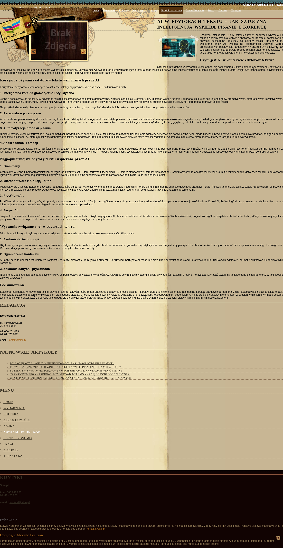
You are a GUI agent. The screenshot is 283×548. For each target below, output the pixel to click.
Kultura (123, 10)
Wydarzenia (109, 10)
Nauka (154, 10)
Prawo (211, 10)
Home (96, 10)
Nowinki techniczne (171, 10)
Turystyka (236, 10)
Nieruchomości (138, 10)
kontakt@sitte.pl (17, 340)
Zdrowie (222, 10)
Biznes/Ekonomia (195, 10)
